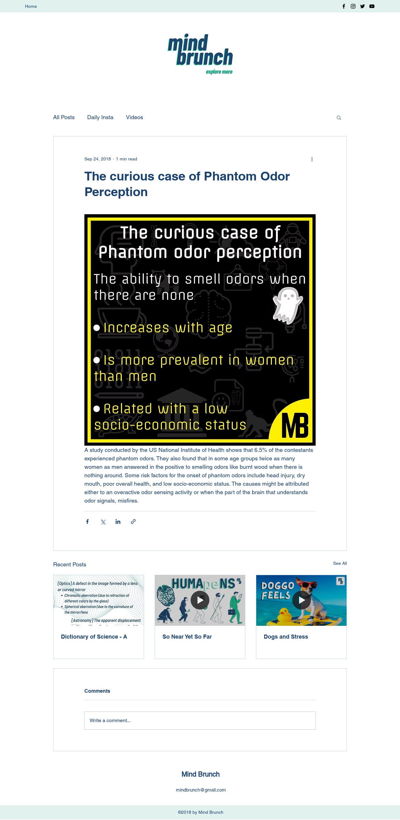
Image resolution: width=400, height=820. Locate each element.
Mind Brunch (201, 774)
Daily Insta (100, 117)
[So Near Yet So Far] (200, 600)
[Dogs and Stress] (301, 600)
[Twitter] (362, 6)
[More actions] (312, 159)
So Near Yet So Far (187, 636)
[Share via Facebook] (87, 521)
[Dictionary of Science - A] (98, 600)
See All (340, 563)
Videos (134, 117)
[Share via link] (133, 521)
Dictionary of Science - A (94, 636)
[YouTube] (372, 6)
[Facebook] (344, 6)
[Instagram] (353, 6)
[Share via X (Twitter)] (103, 521)
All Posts (64, 117)
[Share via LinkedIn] (118, 521)
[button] (339, 117)
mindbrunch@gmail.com (201, 789)
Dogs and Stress (286, 636)
